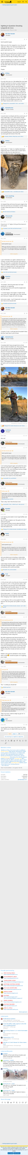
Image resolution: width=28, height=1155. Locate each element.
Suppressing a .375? (8, 1037)
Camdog (13, 764)
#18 (26, 666)
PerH (17, 757)
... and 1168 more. (5, 765)
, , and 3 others (13, 103)
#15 (26, 539)
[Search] (26, 1)
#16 (26, 579)
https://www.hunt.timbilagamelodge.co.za (13, 982)
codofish (7, 761)
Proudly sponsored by (7, 970)
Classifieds (5, 1035)
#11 (26, 435)
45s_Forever (13, 750)
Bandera (3, 755)
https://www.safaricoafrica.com (11, 1009)
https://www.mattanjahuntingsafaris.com (13, 985)
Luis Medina (19, 753)
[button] (2, 1)
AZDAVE (12, 1060)
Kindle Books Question (9, 1018)
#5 (26, 201)
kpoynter (12, 758)
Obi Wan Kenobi (5, 30)
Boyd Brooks (19, 751)
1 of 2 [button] (9, 734)
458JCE (20, 761)
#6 (26, 221)
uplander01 (17, 760)
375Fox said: (4, 491)
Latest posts (4, 1016)
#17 (26, 617)
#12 (26, 447)
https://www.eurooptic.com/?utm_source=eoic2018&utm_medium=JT (13, 997)
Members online (6, 747)
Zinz (9, 760)
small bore (20, 754)
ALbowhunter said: (6, 316)
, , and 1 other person (13, 504)
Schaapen (5, 1053)
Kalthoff (3, 758)
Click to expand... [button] (14, 254)
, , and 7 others (14, 425)
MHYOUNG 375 (6, 1083)
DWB (10, 762)
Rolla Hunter (7, 764)
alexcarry (17, 764)
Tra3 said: (4, 669)
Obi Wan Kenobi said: (7, 241)
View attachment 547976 (7, 499)
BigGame (12, 761)
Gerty (16, 754)
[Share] (24, 39)
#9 (26, 313)
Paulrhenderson (12, 753)
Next (14, 734)
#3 (26, 113)
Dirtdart (6, 762)
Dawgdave (5, 1068)
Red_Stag (8, 754)
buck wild (16, 761)
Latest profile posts (6, 1051)
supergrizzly (6, 1060)
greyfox (6, 753)
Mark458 (13, 754)
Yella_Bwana (13, 757)
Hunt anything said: (6, 620)
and (9, 211)
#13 (26, 488)
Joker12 (18, 750)
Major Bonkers (12, 751)
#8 (26, 282)
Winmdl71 (3, 754)
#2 (26, 78)
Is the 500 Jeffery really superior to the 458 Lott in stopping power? (14, 1024)
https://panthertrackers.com (10, 1005)
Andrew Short (17, 755)
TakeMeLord (4, 750)
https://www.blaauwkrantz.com (11, 978)
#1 (26, 39)
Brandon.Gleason (23, 757)
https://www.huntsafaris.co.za (11, 974)
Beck (24, 753)
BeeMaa (21, 762)
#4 (26, 146)
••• (26, 1058)
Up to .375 (5, 1047)
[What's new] (23, 1)
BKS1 (23, 758)
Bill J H (21, 760)
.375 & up (5, 1028)
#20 (26, 724)
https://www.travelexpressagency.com (12, 1002)
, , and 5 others (13, 136)
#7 (26, 238)
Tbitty (8, 750)
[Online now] (4, 198)
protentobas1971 (9, 755)
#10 (26, 342)
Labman (22, 755)
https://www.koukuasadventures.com (12, 989)
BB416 (12, 760)
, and (12, 228)
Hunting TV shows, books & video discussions (13, 1021)
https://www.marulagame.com (11, 993)
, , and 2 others (15, 529)
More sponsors (23, 1012)
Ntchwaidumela (4, 760)
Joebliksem (22, 750)
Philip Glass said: (5, 700)
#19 (26, 697)
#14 (26, 514)
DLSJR (13, 1083)
